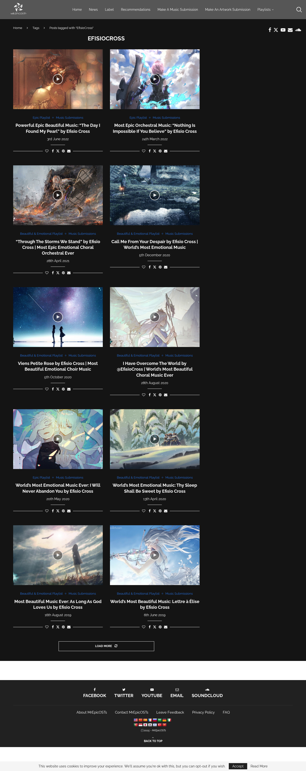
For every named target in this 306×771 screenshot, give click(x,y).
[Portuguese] (135, 725)
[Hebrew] (155, 725)
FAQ (226, 712)
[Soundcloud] (298, 29)
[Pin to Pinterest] (63, 151)
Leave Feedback (170, 712)
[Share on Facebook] (53, 151)
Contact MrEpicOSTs (131, 712)
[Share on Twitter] (58, 151)
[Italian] (169, 720)
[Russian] (155, 720)
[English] (135, 720)
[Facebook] (269, 29)
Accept (238, 766)
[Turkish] (159, 725)
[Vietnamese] (164, 725)
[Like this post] (47, 151)
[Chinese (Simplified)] (140, 720)
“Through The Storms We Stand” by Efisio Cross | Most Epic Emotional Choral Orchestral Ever (58, 247)
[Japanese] (145, 725)
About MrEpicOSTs (91, 712)
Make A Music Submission (178, 9)
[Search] (298, 9)
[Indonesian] (140, 725)
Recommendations (135, 9)
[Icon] (58, 79)
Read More (259, 766)
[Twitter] (275, 29)
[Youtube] (283, 29)
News (93, 9)
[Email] (290, 29)
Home (77, 9)
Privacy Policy (203, 712)
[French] (150, 720)
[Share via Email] (69, 151)
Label (109, 9)
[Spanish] (145, 720)
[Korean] (150, 725)
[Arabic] (159, 720)
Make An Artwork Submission (227, 9)
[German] (164, 720)
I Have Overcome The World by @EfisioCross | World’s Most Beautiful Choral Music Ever (155, 369)
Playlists (264, 9)
